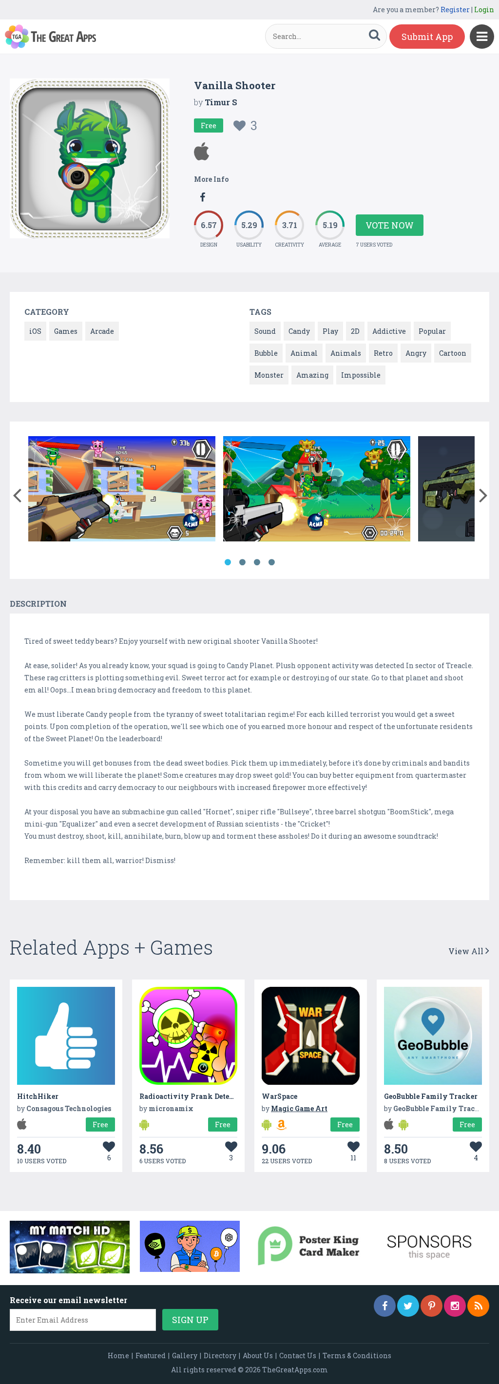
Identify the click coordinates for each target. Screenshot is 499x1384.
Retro (383, 353)
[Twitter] (408, 1306)
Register (455, 9)
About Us (258, 1355)
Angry (415, 353)
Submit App (427, 36)
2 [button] (242, 562)
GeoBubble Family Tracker (431, 1096)
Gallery (184, 1355)
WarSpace (279, 1096)
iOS (35, 331)
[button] (17, 493)
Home (118, 1355)
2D (355, 331)
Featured (150, 1355)
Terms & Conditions (357, 1355)
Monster (269, 375)
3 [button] (257, 562)
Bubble (266, 353)
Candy (299, 331)
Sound (265, 331)
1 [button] (227, 562)
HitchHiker (37, 1096)
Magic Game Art (299, 1108)
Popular (432, 331)
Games (65, 331)
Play (330, 331)
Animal (304, 353)
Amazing (312, 375)
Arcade (102, 331)
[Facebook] (385, 1306)
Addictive (389, 331)
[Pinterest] (431, 1306)
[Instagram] (455, 1306)
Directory (220, 1355)
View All (466, 951)
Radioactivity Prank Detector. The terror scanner (224, 1096)
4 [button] (271, 562)
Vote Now (389, 225)
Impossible (361, 375)
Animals (345, 353)
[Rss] (478, 1306)
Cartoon (452, 353)
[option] (121, 490)
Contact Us (297, 1355)
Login (484, 9)
